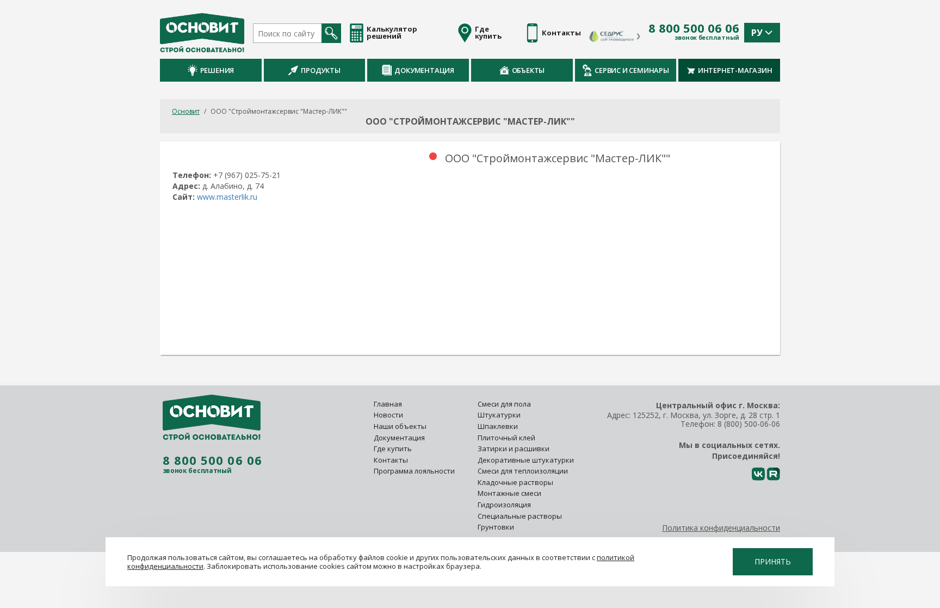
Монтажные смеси (509, 493)
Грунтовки (496, 527)
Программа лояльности (414, 471)
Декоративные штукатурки (526, 460)
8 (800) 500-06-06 (749, 424)
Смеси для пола (504, 404)
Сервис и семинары (632, 70)
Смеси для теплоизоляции (523, 471)
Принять (773, 561)
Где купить (393, 448)
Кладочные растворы (515, 482)
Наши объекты (400, 426)
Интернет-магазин (735, 70)
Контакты (391, 460)
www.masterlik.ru (227, 197)
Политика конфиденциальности (721, 528)
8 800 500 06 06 (693, 28)
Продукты (320, 70)
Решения (217, 70)
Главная (388, 404)
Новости (388, 415)
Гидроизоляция (505, 504)
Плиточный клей (507, 438)
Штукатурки (499, 415)
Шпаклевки (498, 426)
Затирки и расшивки (513, 448)
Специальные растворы (520, 516)
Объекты (528, 70)
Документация (424, 70)
